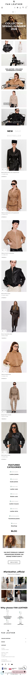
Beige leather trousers (6, 414)
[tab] (10, 131)
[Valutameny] (14, 7)
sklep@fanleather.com (6, 661)
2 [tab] (15, 12)
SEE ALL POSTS (14, 562)
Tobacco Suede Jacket (6, 374)
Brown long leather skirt (6, 334)
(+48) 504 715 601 (5, 649)
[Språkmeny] (17, 7)
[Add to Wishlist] (5, 210)
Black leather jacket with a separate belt (10, 172)
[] (2, 210)
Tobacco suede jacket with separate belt (10, 212)
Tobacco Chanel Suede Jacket (7, 253)
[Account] (20, 7)
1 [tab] (13, 12)
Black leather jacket (5, 293)
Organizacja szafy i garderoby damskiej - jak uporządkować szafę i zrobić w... (17, 555)
